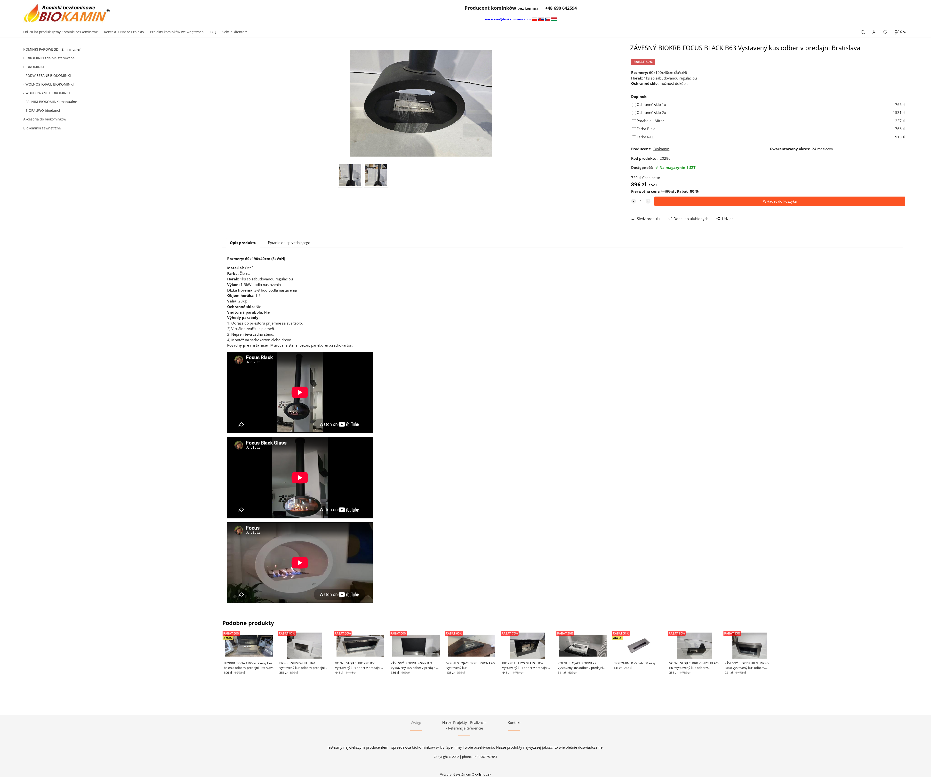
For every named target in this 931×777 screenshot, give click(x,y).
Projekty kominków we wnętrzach (177, 32)
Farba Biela (646, 128)
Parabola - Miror (650, 120)
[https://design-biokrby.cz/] (547, 19)
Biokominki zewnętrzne (42, 128)
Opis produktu (243, 242)
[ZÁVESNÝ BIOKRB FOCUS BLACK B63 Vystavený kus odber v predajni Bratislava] (421, 103)
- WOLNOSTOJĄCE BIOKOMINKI (48, 84)
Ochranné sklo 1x (651, 104)
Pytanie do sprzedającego (289, 242)
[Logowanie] (874, 31)
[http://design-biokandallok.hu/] (554, 19)
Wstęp (416, 722)
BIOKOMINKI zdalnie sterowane (49, 58)
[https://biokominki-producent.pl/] (534, 19)
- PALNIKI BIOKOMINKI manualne (50, 101)
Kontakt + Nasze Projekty (124, 32)
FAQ (213, 32)
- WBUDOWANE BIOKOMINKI (46, 93)
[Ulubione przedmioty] (885, 32)
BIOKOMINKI (33, 66)
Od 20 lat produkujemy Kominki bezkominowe (60, 32)
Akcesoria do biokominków (44, 119)
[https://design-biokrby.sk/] (541, 19)
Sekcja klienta (233, 32)
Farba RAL (645, 137)
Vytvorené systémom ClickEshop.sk (465, 774)
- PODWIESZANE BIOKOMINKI (47, 75)
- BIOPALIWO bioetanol (41, 110)
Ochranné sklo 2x (651, 112)
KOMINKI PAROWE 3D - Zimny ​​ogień (52, 49)
